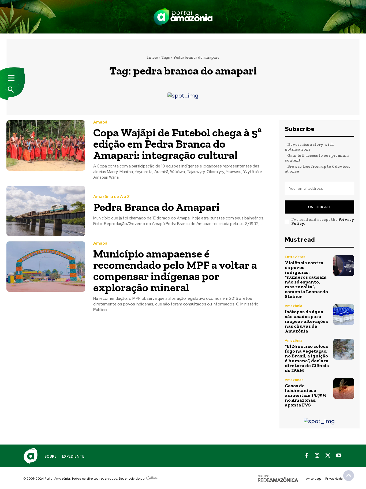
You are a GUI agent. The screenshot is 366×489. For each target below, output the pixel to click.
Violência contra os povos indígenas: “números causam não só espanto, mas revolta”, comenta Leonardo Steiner (306, 279)
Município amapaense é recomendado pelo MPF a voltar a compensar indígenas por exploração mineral (175, 270)
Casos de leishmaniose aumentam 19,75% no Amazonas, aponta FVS (305, 395)
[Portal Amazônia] (183, 16)
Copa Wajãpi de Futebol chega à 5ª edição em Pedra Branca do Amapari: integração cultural (177, 144)
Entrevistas (295, 257)
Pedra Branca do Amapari (156, 207)
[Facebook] (306, 456)
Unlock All (319, 207)
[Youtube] (339, 456)
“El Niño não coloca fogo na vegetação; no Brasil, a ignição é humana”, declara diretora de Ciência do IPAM (307, 358)
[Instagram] (317, 456)
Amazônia (293, 306)
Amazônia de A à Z (111, 197)
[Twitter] (328, 456)
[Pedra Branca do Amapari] (45, 211)
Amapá (100, 122)
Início (152, 57)
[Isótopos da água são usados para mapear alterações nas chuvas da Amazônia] (343, 314)
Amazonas (294, 380)
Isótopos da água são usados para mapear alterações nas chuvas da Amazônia (306, 321)
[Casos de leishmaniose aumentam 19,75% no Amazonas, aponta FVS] (343, 388)
